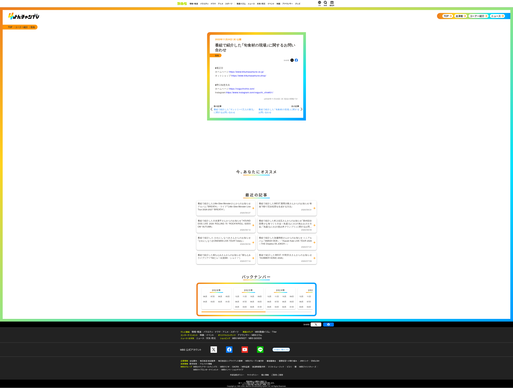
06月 (220, 296)
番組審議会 (271, 360)
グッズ (297, 3)
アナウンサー (287, 3)
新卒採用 (193, 363)
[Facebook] (328, 324)
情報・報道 (194, 3)
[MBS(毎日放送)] (182, 3)
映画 (278, 3)
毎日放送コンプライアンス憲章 (230, 360)
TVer (274, 331)
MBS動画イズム (262, 331)
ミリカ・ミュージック (276, 366)
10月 (252, 296)
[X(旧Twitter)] (316, 324)
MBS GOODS (255, 338)
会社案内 (193, 360)
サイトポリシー (253, 374)
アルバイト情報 (206, 363)
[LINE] (260, 349)
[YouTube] (245, 349)
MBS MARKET (239, 338)
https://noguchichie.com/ (242, 88)
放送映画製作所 (258, 366)
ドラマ (213, 3)
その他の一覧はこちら (281, 349)
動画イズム (241, 3)
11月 (245, 296)
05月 (228, 296)
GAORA (235, 366)
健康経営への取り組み (288, 360)
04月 (205, 301)
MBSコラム (257, 334)
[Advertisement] (229, 144)
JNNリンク (304, 360)
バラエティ (204, 3)
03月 (213, 301)
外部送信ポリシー (237, 374)
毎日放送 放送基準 (207, 360)
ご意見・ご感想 (277, 374)
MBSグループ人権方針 (254, 360)
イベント (270, 3)
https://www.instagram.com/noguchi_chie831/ (249, 92)
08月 (205, 296)
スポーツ (228, 3)
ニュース (251, 3)
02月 (220, 301)
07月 (213, 296)
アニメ (220, 3)
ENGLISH (315, 360)
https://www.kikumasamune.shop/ (248, 75)
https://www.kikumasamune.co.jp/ (246, 71)
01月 (228, 301)
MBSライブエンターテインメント (206, 369)
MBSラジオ (224, 366)
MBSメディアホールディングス (205, 366)
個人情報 (265, 374)
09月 (260, 296)
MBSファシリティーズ (307, 366)
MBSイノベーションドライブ (232, 369)
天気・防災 (261, 3)
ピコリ (289, 366)
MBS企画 (245, 366)
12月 (237, 296)
